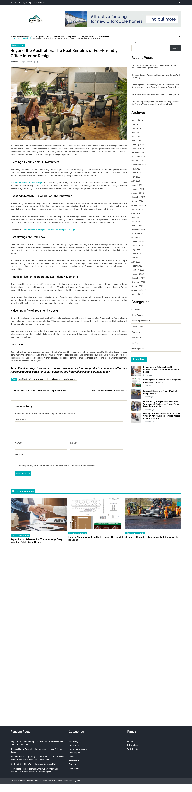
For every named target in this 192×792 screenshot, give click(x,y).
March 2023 (136, 266)
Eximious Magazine (72, 781)
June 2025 (136, 173)
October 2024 (137, 201)
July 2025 (135, 169)
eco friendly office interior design (32, 379)
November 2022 (138, 282)
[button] (179, 504)
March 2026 (136, 140)
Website (19, 454)
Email (73, 443)
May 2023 (135, 258)
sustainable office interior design (62, 379)
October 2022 (137, 286)
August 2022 (137, 294)
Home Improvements (21, 36)
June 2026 (136, 128)
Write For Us (39, 3)
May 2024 (135, 217)
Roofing (72, 36)
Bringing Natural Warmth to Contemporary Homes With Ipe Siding (155, 76)
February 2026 (137, 144)
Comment (20, 419)
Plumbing (59, 36)
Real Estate (136, 337)
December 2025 (138, 152)
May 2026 (135, 132)
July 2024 (135, 213)
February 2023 (137, 270)
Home (13, 3)
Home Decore (43, 36)
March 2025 (136, 185)
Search (134, 42)
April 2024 (135, 221)
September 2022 (138, 290)
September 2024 (138, 205)
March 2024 (136, 225)
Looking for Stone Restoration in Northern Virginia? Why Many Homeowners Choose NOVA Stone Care (161, 416)
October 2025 (137, 161)
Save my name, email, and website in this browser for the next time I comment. (56, 466)
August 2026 (137, 120)
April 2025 (135, 181)
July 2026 (135, 124)
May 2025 (135, 177)
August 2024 (137, 209)
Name (18, 443)
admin (15, 62)
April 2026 (135, 136)
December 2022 (138, 278)
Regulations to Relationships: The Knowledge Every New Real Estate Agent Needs (154, 66)
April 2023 (135, 262)
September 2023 (138, 241)
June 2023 (136, 254)
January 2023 (137, 274)
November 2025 (138, 156)
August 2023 (137, 246)
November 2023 (138, 233)
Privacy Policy (25, 3)
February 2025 (137, 189)
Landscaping (87, 36)
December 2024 (138, 197)
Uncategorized (17, 45)
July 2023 (135, 249)
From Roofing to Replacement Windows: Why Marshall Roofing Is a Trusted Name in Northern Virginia (155, 102)
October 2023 (137, 237)
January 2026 (137, 148)
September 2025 (138, 165)
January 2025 (137, 193)
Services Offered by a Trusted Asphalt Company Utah (155, 94)
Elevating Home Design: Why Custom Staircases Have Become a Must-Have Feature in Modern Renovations (155, 86)
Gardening (104, 36)
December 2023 (138, 229)
